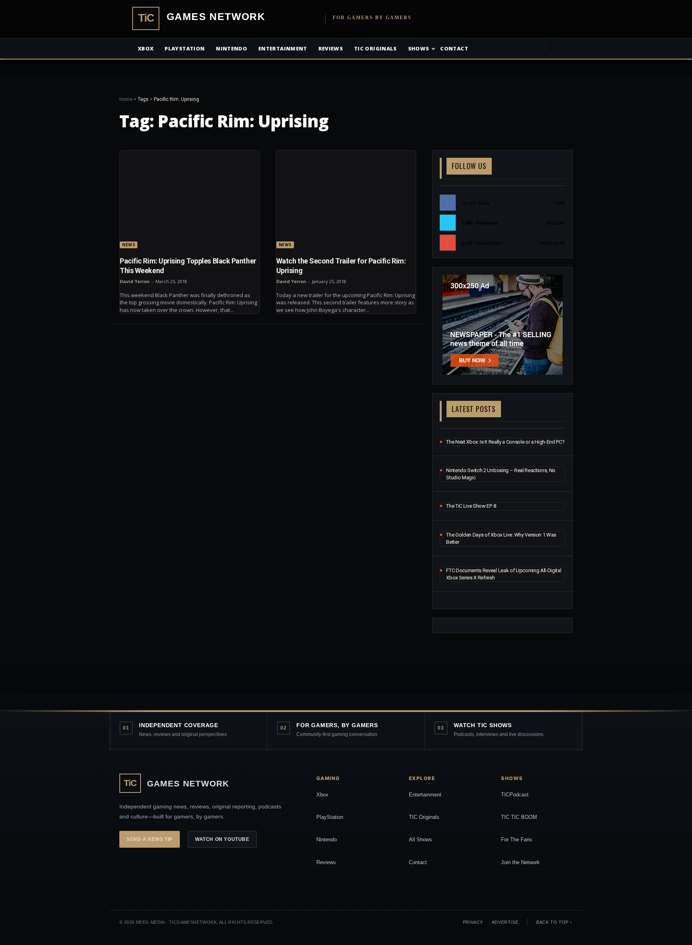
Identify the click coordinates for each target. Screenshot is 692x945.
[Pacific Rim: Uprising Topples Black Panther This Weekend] (190, 199)
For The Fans (516, 839)
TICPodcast (515, 795)
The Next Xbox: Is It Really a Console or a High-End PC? (505, 442)
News (128, 244)
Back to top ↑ (554, 922)
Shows (418, 48)
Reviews (330, 48)
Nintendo (231, 48)
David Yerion (135, 281)
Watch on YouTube (222, 839)
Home (126, 99)
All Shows (420, 839)
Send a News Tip (150, 839)
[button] (550, 49)
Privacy (473, 922)
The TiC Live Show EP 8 (471, 506)
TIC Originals (424, 817)
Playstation (185, 48)
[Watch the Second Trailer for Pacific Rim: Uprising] (346, 199)
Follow (555, 223)
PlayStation (329, 817)
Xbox (145, 48)
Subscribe (552, 243)
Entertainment (282, 48)
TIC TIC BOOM (519, 817)
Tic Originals (375, 48)
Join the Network (520, 862)
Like (560, 203)
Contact (454, 48)
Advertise (505, 922)
